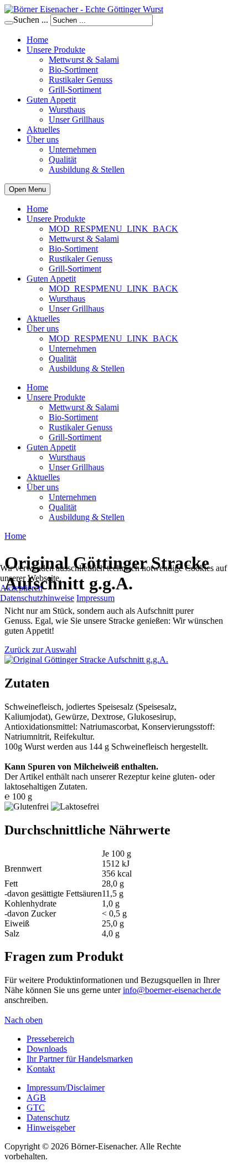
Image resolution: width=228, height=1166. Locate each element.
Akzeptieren (21, 588)
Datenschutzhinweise (37, 598)
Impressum (95, 598)
